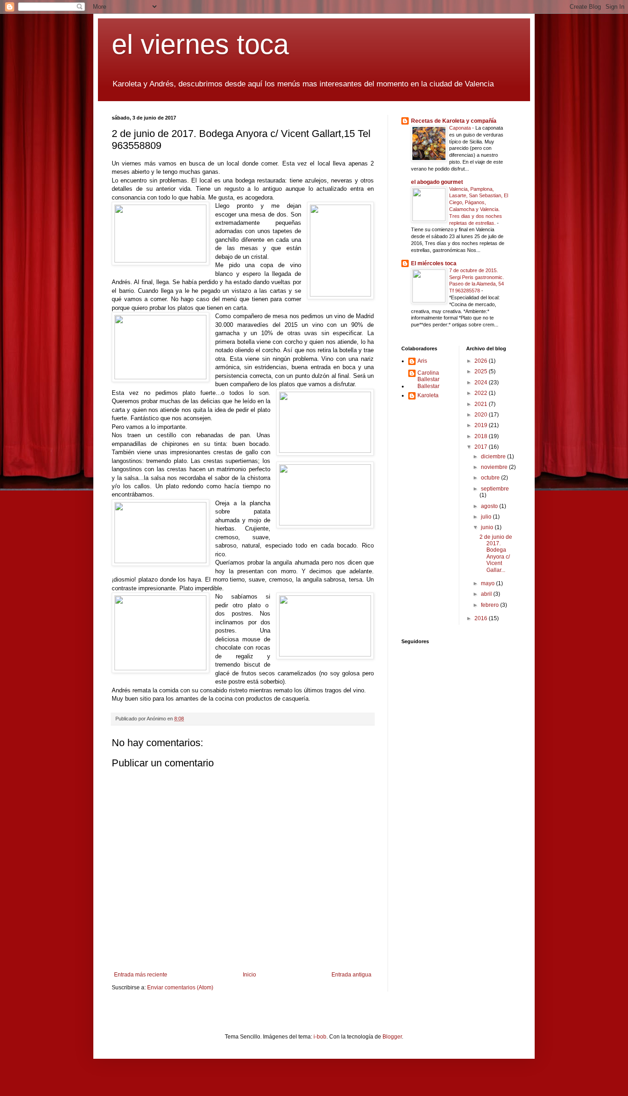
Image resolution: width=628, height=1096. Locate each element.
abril (487, 594)
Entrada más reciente (140, 974)
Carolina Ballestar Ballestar (428, 379)
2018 (481, 436)
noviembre (495, 467)
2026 (481, 361)
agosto (490, 506)
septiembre (495, 488)
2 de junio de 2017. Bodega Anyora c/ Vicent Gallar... (496, 553)
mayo (488, 583)
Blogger (392, 1036)
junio (488, 527)
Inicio (249, 974)
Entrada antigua (351, 974)
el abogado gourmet (437, 182)
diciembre (494, 456)
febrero (490, 605)
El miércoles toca (434, 263)
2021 (481, 404)
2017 (481, 447)
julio (487, 517)
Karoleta (428, 395)
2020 (481, 414)
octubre (491, 477)
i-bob (320, 1036)
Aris (422, 361)
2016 (481, 618)
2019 (481, 425)
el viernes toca (200, 44)
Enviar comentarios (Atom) (180, 987)
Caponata (460, 128)
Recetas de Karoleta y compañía (454, 121)
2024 (481, 382)
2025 (481, 371)
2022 (481, 393)
